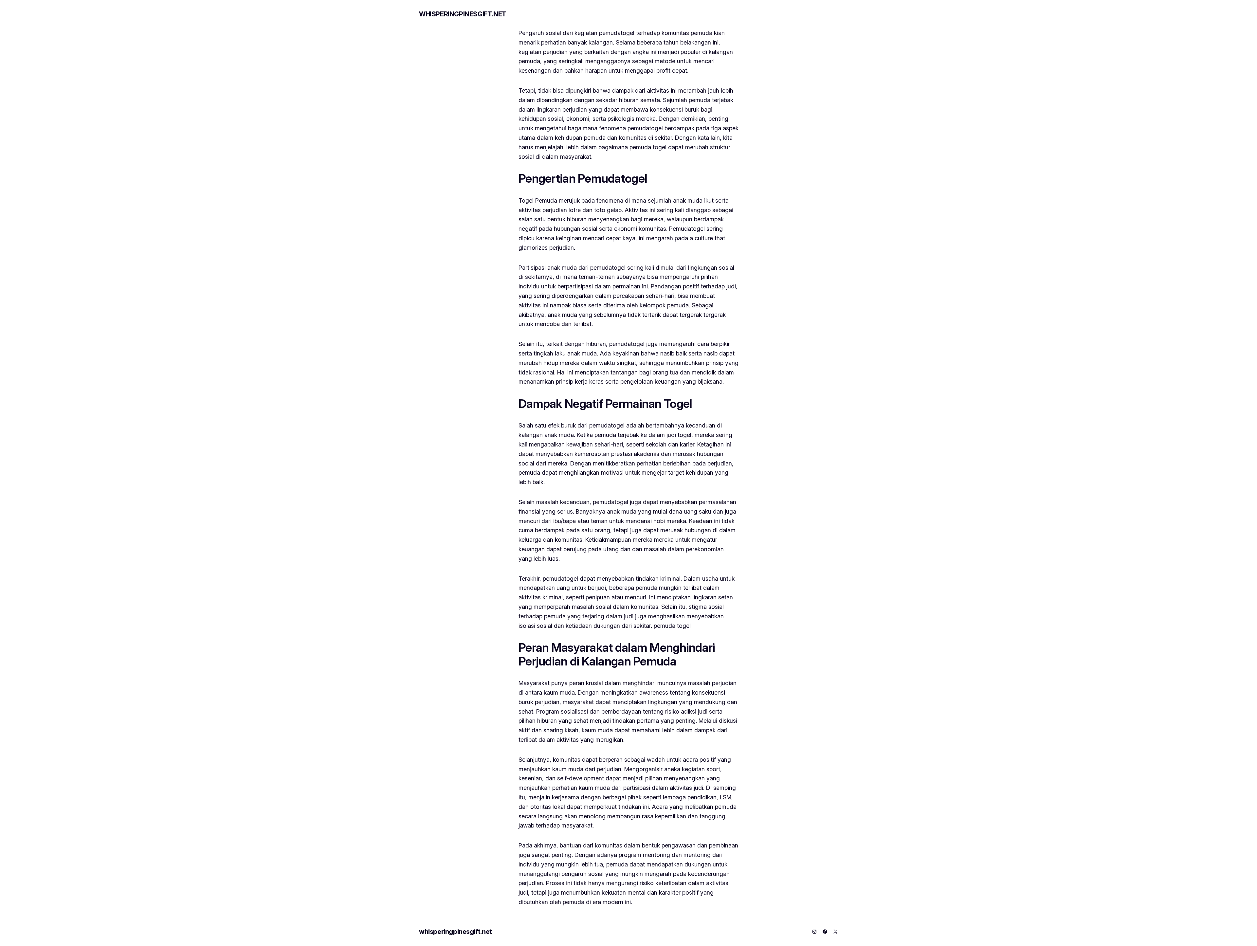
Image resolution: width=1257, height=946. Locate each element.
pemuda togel (672, 625)
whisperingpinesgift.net (462, 14)
